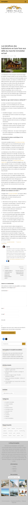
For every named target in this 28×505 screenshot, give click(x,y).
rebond (9, 435)
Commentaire (4, 290)
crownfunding (22, 430)
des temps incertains (20, 142)
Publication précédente (9, 272)
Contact (14, 466)
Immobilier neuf (8, 411)
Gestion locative (8, 407)
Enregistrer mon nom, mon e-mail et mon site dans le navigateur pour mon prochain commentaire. (13, 328)
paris (14, 433)
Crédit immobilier (9, 404)
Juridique (7, 412)
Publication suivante (19, 271)
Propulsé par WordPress (16, 501)
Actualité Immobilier (11, 242)
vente (22, 435)
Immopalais (4, 1)
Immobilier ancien (9, 409)
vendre (18, 435)
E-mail (3, 314)
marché (10, 433)
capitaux (5, 430)
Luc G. (11, 56)
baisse (9, 428)
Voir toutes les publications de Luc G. (17, 259)
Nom (2, 308)
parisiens (18, 433)
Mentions (14, 468)
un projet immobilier (12, 193)
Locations (7, 414)
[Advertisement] (14, 29)
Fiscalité (7, 405)
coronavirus (10, 430)
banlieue (13, 428)
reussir (14, 435)
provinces (5, 435)
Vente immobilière (9, 418)
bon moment (19, 428)
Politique (7, 416)
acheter (4, 428)
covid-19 (16, 430)
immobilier (5, 433)
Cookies (14, 471)
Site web (3, 320)
